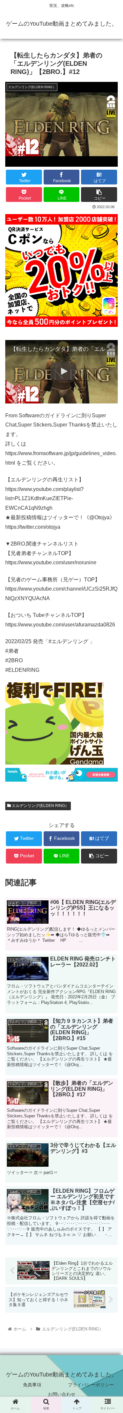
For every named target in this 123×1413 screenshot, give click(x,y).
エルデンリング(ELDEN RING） (40, 805)
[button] (110, 877)
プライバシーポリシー (91, 1384)
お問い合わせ (61, 1394)
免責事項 (32, 1384)
